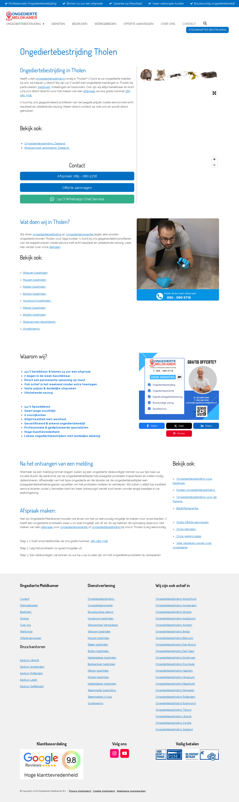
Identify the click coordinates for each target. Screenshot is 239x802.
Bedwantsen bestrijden (101, 664)
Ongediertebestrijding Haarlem (174, 670)
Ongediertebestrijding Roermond (176, 703)
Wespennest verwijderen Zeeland (47, 148)
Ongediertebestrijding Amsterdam (176, 605)
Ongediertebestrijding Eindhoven (175, 657)
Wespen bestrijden (35, 272)
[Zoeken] (205, 23)
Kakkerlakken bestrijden (102, 657)
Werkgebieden (29, 605)
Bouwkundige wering (100, 611)
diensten (54, 247)
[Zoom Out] (214, 165)
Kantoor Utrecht (29, 660)
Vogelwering (30, 328)
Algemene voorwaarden (131, 791)
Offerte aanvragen (30, 638)
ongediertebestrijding (50, 78)
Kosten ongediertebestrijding (196, 490)
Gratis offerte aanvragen (192, 522)
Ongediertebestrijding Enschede (175, 664)
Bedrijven (26, 611)
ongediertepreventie (80, 234)
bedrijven (44, 87)
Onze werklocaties (188, 536)
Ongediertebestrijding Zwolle (173, 722)
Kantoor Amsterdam (32, 666)
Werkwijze (26, 631)
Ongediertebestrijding (101, 598)
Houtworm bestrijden (37, 300)
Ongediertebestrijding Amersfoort (176, 598)
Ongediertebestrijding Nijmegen (175, 690)
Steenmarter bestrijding (102, 690)
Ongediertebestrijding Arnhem (174, 625)
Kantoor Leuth (29, 679)
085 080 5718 (99, 541)
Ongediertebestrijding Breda (173, 631)
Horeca (24, 618)
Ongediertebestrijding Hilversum (175, 677)
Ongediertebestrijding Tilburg (173, 709)
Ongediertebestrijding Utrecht (173, 716)
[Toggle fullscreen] (214, 93)
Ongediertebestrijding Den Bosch (176, 644)
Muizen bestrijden (34, 280)
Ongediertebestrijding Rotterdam (175, 696)
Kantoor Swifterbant (32, 686)
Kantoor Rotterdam (31, 673)
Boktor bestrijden (34, 294)
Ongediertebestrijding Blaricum (174, 638)
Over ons (25, 625)
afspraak (89, 91)
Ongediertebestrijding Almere (173, 611)
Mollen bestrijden (34, 314)
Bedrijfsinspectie (187, 508)
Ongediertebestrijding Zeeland (45, 143)
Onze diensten (185, 529)
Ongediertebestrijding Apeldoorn (176, 618)
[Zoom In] (214, 159)
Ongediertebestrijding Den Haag (175, 651)
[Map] (179, 129)
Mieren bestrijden (34, 308)
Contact (24, 598)
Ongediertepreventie (100, 605)
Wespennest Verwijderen (39, 322)
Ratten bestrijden (34, 286)
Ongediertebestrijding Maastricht (175, 683)
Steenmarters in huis (100, 696)
